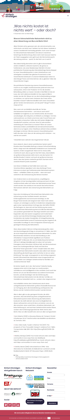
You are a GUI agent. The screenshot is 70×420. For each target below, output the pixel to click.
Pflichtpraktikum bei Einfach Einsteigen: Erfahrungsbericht (32, 357)
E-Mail (49, 396)
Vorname (50, 384)
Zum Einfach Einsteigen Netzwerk (35, 401)
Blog (17, 355)
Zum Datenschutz (56, 418)
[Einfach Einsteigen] (9, 15)
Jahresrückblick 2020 (22, 359)
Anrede (49, 372)
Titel (48, 378)
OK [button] (49, 418)
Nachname (50, 390)
